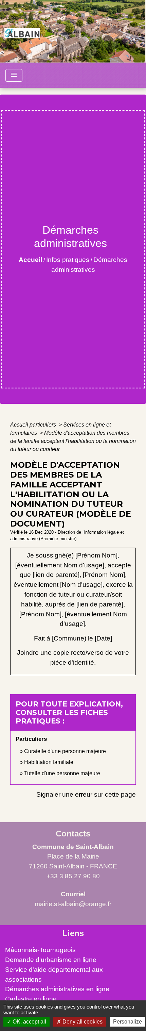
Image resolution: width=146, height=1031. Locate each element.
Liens (73, 933)
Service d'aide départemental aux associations (54, 974)
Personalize (127, 1022)
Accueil (30, 259)
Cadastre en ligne (31, 998)
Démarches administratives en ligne (57, 989)
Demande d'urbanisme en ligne (50, 959)
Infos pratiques (67, 259)
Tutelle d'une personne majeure (62, 773)
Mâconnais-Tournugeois (40, 949)
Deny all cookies (82, 1022)
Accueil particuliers (33, 425)
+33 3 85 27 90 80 (73, 876)
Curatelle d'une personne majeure (65, 751)
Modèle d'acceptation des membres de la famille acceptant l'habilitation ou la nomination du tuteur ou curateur (73, 441)
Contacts (73, 833)
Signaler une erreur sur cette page (86, 794)
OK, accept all (28, 1022)
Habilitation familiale (48, 762)
